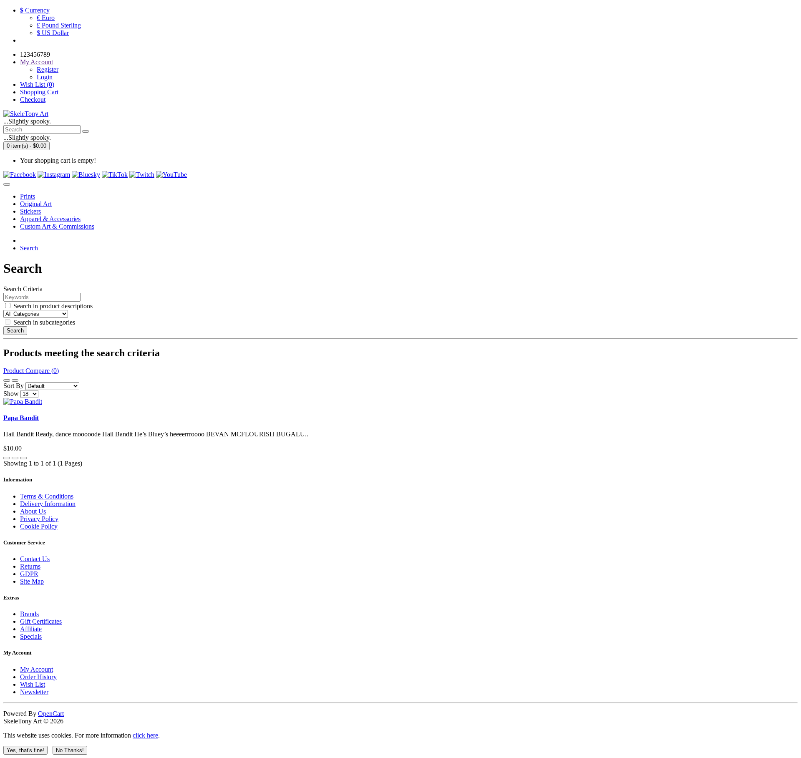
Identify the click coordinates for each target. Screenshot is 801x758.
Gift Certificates (41, 621)
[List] (6, 380)
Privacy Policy (39, 518)
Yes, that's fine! (25, 750)
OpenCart (51, 713)
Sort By (13, 385)
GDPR (29, 573)
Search (29, 248)
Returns (30, 566)
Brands (29, 613)
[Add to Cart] (6, 458)
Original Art (36, 203)
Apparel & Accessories (50, 218)
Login (45, 77)
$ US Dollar (53, 32)
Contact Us (35, 558)
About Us (33, 511)
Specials (31, 636)
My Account (36, 669)
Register (47, 69)
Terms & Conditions (46, 496)
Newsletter (34, 691)
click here (145, 735)
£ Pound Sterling (59, 25)
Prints (27, 196)
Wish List (32, 684)
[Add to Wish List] (15, 458)
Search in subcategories (44, 322)
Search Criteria (23, 288)
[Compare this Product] (23, 458)
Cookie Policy (39, 526)
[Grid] (15, 380)
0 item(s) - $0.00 (26, 146)
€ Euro (46, 17)
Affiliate (31, 628)
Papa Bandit (21, 417)
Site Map (32, 581)
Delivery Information (48, 503)
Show (11, 393)
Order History (38, 676)
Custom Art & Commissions (57, 226)
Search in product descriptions (53, 306)
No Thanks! (70, 750)
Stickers (30, 211)
